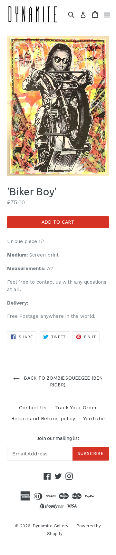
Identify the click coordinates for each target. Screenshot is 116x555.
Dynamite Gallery (50, 525)
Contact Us (32, 407)
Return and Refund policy (43, 418)
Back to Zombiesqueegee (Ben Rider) (63, 381)
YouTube (94, 418)
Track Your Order (75, 407)
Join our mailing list (58, 438)
